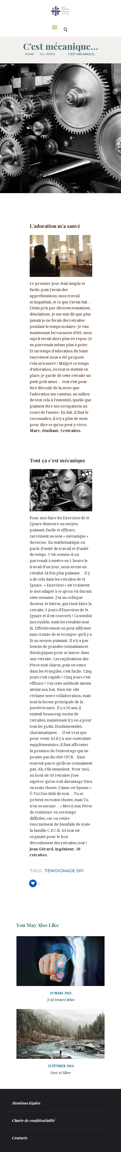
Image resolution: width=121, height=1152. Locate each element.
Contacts (19, 1137)
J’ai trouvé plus (60, 999)
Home (29, 54)
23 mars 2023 (60, 993)
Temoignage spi (64, 870)
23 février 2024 (60, 1066)
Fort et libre (61, 1072)
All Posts (47, 54)
